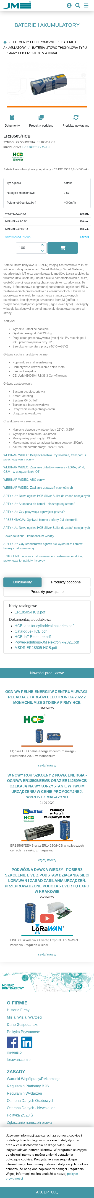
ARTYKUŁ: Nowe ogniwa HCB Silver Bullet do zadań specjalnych (46, 496)
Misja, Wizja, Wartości (24, 1017)
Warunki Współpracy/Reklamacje (33, 1079)
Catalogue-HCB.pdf (31, 631)
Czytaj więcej (47, 765)
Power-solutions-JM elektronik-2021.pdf (47, 642)
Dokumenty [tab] (22, 582)
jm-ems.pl (15, 1052)
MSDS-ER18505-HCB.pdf (36, 648)
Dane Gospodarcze (22, 1025)
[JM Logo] (17, 5)
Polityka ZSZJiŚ (20, 1115)
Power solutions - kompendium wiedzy (28, 536)
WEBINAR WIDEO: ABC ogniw (23, 479)
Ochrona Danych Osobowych (30, 1101)
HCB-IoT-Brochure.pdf (33, 637)
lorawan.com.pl (19, 1060)
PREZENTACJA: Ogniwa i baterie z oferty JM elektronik (40, 519)
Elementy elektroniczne (34, 42)
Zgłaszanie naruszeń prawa (29, 1122)
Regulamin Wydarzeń (24, 1093)
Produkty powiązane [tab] (47, 592)
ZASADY (16, 1071)
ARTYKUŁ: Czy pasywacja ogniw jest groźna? (34, 511)
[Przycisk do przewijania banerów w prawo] (87, 982)
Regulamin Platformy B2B (28, 1086)
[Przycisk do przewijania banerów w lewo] (7, 982)
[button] (12, 121)
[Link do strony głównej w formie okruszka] (5, 42)
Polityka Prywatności (24, 1032)
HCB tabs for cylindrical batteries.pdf (44, 626)
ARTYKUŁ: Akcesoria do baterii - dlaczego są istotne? (39, 504)
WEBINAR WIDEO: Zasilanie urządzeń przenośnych (38, 487)
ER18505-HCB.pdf (30, 612)
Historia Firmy (18, 1010)
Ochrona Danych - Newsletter (31, 1108)
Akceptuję (47, 1192)
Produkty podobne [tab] (66, 582)
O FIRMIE (17, 1002)
